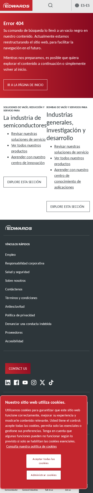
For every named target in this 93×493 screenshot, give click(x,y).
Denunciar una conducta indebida (28, 324)
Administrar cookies (43, 475)
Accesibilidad (14, 341)
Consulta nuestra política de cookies (31, 446)
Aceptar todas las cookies (44, 461)
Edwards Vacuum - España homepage (16, 5)
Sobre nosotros (15, 281)
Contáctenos (13, 289)
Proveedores (13, 332)
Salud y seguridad (17, 272)
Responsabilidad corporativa (24, 263)
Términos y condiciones (21, 298)
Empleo (10, 255)
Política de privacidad (20, 315)
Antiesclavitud (14, 306)
